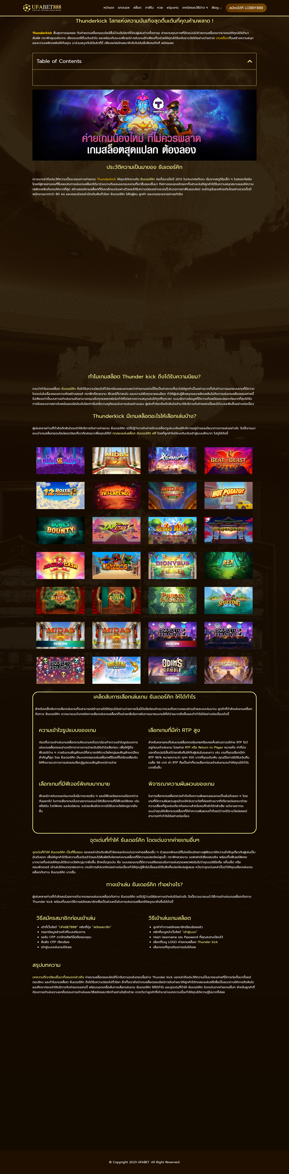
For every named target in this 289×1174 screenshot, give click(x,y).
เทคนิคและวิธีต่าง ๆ (195, 7)
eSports (173, 7)
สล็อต (137, 7)
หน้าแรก (109, 7)
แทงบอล (124, 7)
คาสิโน (149, 7)
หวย (160, 7)
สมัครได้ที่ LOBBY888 (246, 8)
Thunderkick (106, 179)
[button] (249, 61)
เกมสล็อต (222, 38)
